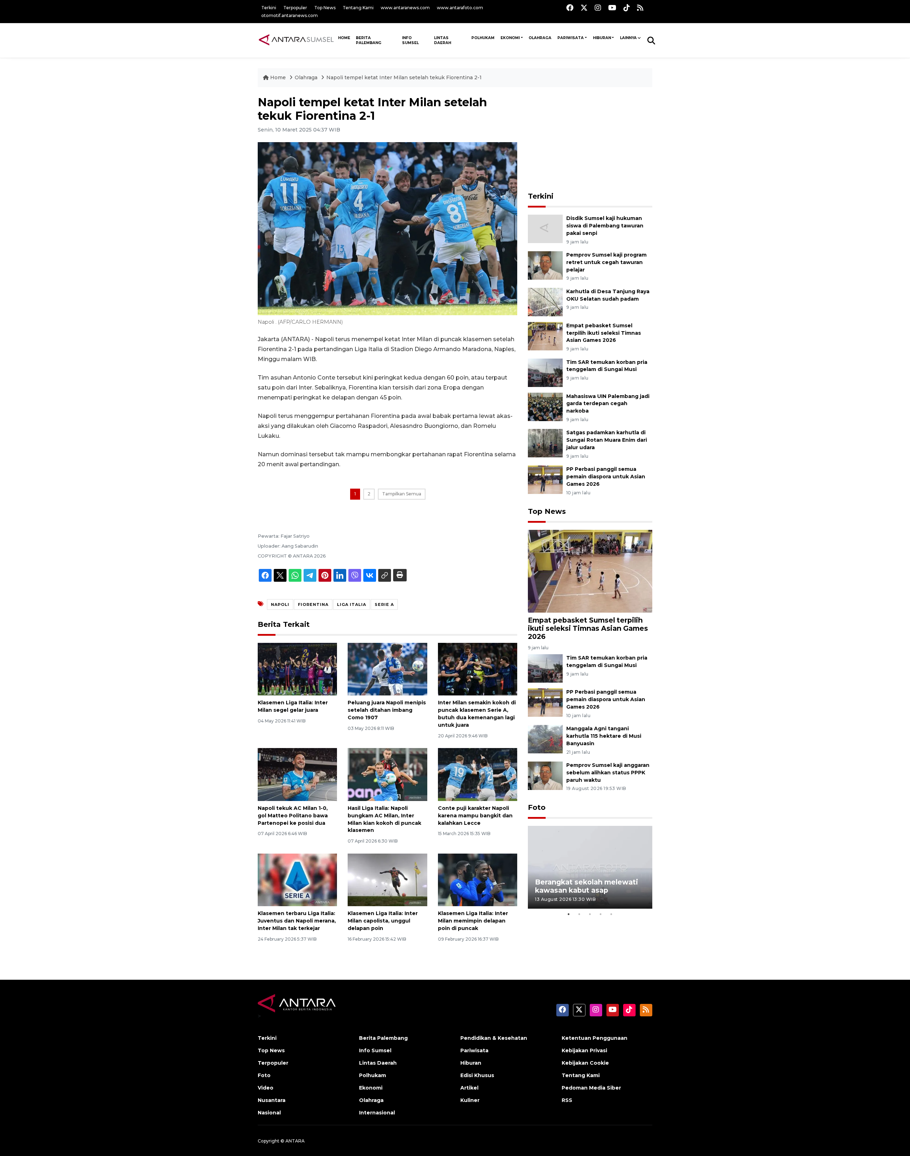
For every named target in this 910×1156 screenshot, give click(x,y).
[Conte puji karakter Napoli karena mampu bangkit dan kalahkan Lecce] (477, 774)
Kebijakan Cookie (585, 1063)
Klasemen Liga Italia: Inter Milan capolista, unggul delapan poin (383, 920)
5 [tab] (611, 914)
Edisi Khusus (477, 1075)
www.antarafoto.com (460, 7)
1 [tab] (568, 914)
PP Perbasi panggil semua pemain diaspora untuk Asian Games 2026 (605, 476)
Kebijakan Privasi (584, 1050)
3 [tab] (590, 914)
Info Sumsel (410, 40)
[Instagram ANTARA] (598, 7)
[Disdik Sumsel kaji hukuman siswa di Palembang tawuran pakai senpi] (545, 228)
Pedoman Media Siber (591, 1088)
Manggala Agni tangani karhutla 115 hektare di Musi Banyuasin (603, 736)
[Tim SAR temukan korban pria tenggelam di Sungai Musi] (545, 372)
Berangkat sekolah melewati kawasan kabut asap (586, 886)
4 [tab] (600, 914)
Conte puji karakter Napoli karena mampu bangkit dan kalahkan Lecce (475, 815)
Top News (325, 7)
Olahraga (540, 38)
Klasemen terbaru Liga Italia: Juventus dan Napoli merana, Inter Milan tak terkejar (297, 920)
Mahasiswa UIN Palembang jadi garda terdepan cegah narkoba (607, 403)
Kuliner (470, 1100)
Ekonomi (510, 38)
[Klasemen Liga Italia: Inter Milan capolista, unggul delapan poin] (387, 879)
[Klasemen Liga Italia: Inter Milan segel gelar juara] (297, 668)
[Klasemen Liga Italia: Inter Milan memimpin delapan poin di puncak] (477, 879)
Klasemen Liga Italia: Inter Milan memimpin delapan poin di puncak (473, 920)
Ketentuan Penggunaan (594, 1038)
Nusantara (271, 1100)
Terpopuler (295, 7)
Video (265, 1088)
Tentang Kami (358, 7)
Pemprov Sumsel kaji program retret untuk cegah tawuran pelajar (606, 262)
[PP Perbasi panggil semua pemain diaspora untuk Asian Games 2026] (545, 479)
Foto (537, 807)
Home (278, 77)
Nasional (269, 1112)
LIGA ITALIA (351, 604)
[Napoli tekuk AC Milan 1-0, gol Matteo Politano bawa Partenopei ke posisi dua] (297, 774)
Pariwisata (570, 38)
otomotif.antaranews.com (289, 15)
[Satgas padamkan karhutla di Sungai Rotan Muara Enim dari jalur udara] (545, 443)
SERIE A (384, 604)
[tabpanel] (590, 867)
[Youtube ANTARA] (612, 7)
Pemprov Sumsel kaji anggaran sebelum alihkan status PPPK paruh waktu (607, 772)
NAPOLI (280, 604)
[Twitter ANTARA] (584, 7)
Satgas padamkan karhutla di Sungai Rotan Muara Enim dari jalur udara (606, 440)
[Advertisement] (590, 140)
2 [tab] (579, 914)
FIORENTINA (313, 604)
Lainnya (628, 38)
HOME (344, 38)
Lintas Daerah (442, 40)
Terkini (268, 7)
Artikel (469, 1088)
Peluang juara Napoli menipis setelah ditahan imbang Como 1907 (387, 710)
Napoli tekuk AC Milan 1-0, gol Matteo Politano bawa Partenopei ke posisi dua (293, 815)
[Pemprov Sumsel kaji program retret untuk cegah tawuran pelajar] (545, 265)
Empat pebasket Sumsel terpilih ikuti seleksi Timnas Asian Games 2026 (603, 333)
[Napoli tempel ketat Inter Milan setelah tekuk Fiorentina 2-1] (590, 571)
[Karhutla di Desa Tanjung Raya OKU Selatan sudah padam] (545, 301)
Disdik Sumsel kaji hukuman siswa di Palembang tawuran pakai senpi (604, 225)
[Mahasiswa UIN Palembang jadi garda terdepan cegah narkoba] (545, 406)
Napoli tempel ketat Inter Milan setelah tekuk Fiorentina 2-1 (404, 77)
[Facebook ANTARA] (569, 7)
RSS (567, 1100)
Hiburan (602, 38)
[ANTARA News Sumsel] (296, 40)
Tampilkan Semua (401, 493)
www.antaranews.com (405, 7)
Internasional (377, 1112)
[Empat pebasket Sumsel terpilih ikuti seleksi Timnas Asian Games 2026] (545, 335)
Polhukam (482, 38)
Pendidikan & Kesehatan (493, 1038)
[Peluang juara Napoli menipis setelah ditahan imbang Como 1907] (387, 668)
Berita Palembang (368, 40)
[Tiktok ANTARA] (626, 7)
